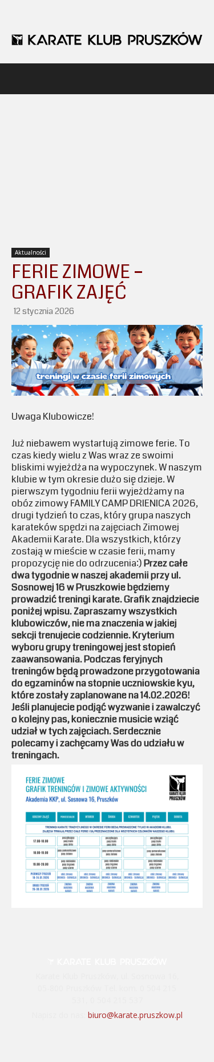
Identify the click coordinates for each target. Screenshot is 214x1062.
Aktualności (30, 252)
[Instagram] (122, 1038)
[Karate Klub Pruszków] (107, 38)
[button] (19, 78)
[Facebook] (91, 1038)
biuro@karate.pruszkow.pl (135, 1014)
